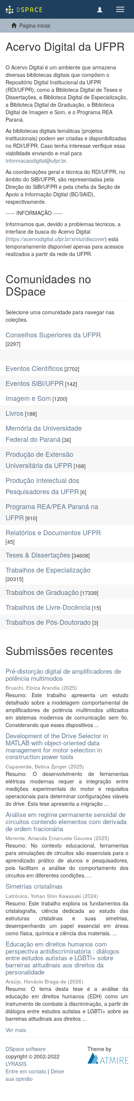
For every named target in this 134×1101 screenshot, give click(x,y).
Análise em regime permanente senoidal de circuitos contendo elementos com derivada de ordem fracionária (66, 821)
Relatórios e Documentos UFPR (53, 532)
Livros (14, 413)
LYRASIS (16, 1063)
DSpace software (26, 1048)
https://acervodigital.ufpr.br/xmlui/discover (56, 239)
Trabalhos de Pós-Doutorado (48, 622)
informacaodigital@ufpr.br (36, 160)
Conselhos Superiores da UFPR (53, 334)
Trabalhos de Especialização (48, 569)
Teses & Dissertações (38, 554)
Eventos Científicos (34, 368)
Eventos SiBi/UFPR (35, 383)
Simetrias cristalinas (34, 886)
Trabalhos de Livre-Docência (48, 607)
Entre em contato (26, 1071)
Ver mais (16, 1029)
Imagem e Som (28, 398)
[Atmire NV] (107, 1057)
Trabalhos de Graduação (42, 592)
